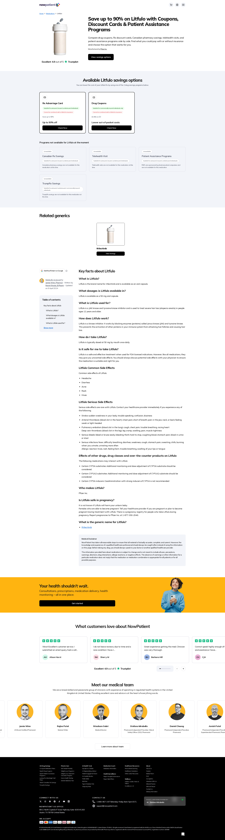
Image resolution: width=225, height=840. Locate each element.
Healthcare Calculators (131, 771)
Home (41, 13)
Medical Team (150, 773)
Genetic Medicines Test (67, 780)
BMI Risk (84, 781)
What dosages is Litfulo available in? (55, 316)
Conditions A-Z (129, 786)
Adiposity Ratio (86, 786)
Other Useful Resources (131, 773)
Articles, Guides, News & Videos (132, 782)
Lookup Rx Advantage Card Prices (47, 779)
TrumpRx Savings (45, 785)
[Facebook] (50, 801)
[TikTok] (59, 801)
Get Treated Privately (66, 768)
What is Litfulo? (52, 310)
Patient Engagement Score (89, 773)
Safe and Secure (150, 786)
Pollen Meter (85, 779)
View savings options (101, 57)
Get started (77, 603)
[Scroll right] (183, 668)
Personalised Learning (131, 768)
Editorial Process (151, 784)
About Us (149, 768)
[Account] (177, 4)
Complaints (149, 779)
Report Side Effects (108, 779)
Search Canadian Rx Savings (48, 782)
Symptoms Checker (87, 768)
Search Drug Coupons (46, 771)
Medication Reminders (109, 768)
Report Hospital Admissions (111, 776)
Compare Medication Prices (47, 768)
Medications (50, 13)
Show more (48, 328)
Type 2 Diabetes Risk (88, 784)
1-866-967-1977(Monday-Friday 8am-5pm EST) (117, 802)
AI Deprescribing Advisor (89, 771)
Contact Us (149, 789)
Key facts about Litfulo (52, 305)
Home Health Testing (67, 778)
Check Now (62, 128)
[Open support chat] (183, 834)
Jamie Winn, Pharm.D (54, 282)
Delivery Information (152, 791)
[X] (40, 801)
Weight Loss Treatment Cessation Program (67, 774)
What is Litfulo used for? (55, 323)
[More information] (66, 271)
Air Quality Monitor (87, 776)
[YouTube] (64, 801)
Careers (148, 771)
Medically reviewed (53, 280)
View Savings (110, 254)
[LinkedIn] (69, 801)
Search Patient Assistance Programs (47, 774)
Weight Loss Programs (67, 771)
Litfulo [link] (59, 13)
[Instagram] (45, 801)
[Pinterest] (54, 801)
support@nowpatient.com (107, 806)
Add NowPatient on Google (53, 271)
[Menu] (183, 4)
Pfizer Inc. (103, 49)
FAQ (147, 776)
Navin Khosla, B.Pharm (54, 285)
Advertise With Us (151, 781)
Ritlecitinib (87, 527)
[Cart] (171, 4)
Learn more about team (112, 746)
